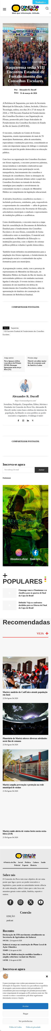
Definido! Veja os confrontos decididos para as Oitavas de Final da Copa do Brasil (33, 605)
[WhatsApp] (19, 313)
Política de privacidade (33, 1027)
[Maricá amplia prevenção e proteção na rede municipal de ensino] (25, 765)
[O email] (32, 313)
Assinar (41, 470)
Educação (11, 62)
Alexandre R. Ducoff (27, 90)
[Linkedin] (25, 313)
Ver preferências (25, 1021)
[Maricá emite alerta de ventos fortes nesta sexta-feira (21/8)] (25, 812)
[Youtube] (41, 902)
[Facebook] (7, 313)
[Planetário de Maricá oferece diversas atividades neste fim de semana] (25, 719)
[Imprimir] (38, 313)
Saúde (5, 960)
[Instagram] (23, 420)
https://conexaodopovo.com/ (25, 401)
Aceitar (25, 1006)
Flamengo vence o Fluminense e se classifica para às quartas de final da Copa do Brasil (33, 593)
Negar (25, 1014)
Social (6, 941)
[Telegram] (44, 313)
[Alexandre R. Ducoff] (25, 385)
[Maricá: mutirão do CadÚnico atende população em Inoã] (25, 673)
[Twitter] (13, 313)
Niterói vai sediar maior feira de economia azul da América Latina (37, 363)
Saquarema (39, 62)
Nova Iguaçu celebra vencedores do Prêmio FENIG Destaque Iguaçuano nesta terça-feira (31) (12, 365)
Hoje (25, 62)
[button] (47, 976)
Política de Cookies (15, 1027)
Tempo (5, 950)
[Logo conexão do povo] (26, 9)
